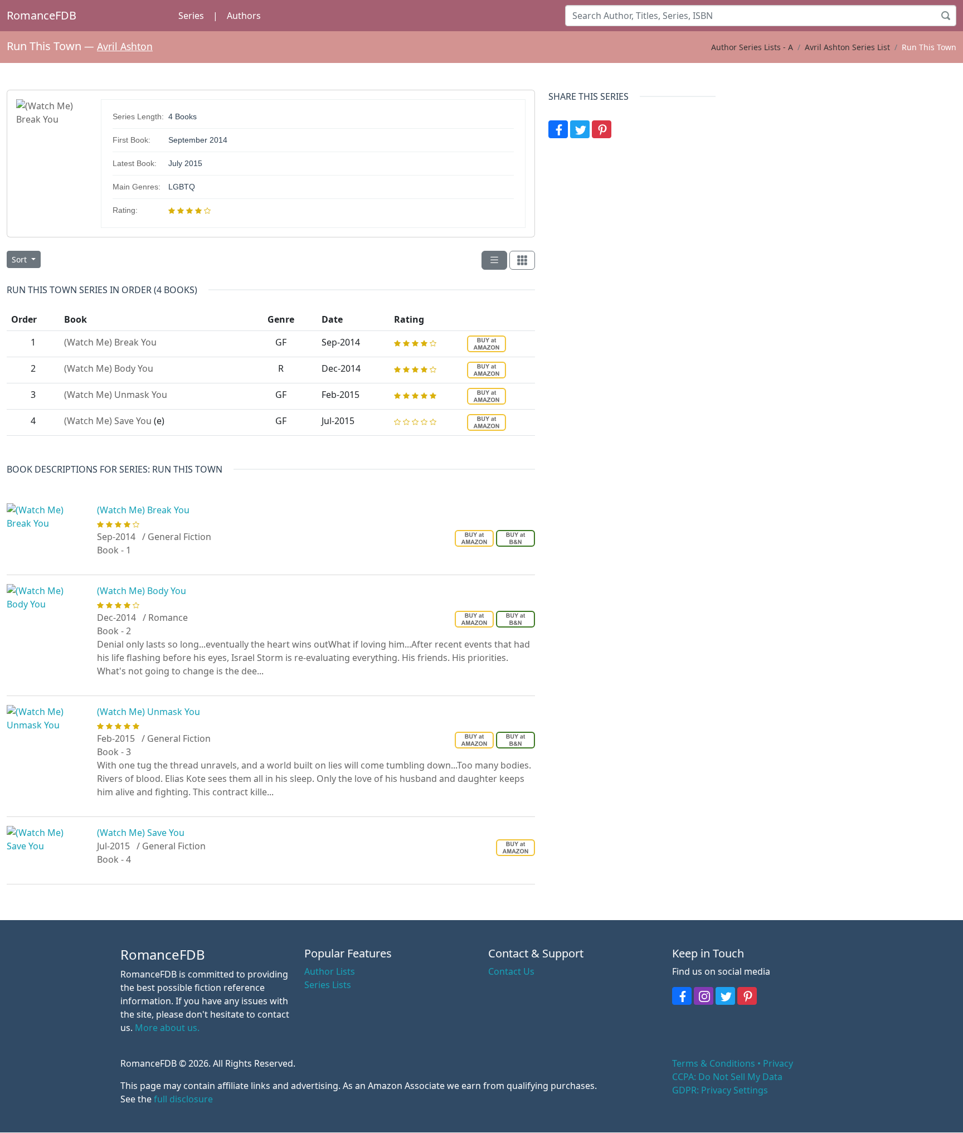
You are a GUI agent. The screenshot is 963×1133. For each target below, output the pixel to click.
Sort (20, 259)
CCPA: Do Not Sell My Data (727, 1077)
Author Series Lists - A (752, 47)
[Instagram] (703, 996)
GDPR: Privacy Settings (720, 1090)
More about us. (167, 1028)
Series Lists (327, 985)
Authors (244, 15)
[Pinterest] (601, 129)
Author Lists (329, 971)
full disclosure (183, 1099)
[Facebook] (558, 129)
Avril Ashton (125, 46)
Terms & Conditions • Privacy (732, 1063)
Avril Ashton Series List (847, 47)
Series (191, 15)
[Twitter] (580, 129)
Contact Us (511, 971)
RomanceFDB (41, 15)
